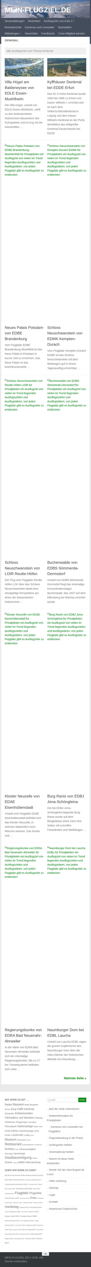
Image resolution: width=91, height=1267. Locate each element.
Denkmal (29, 1109)
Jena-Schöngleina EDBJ (13, 1212)
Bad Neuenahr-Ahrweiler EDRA (15, 1175)
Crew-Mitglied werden (71, 33)
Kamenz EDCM (34, 1211)
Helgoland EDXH (24, 1207)
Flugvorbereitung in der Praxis (66, 1137)
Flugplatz (22, 1193)
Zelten (21, 1162)
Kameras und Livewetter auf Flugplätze (66, 1129)
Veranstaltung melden (61, 1151)
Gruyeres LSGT (17, 1202)
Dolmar (40, 1184)
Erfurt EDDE (36, 1188)
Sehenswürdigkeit (27, 1149)
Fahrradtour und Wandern (19, 1117)
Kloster (8, 1135)
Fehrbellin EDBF (9, 1193)
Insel (36, 1131)
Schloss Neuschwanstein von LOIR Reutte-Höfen (22, 568)
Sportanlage (19, 1153)
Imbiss (14, 1130)
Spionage (9, 1154)
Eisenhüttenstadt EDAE (24, 1189)
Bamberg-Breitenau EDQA (34, 1175)
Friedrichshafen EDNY (12, 1198)
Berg (27, 1104)
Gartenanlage (25, 1126)
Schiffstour (38, 1145)
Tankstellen (65, 27)
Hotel (7, 1131)
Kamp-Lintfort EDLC (12, 1216)
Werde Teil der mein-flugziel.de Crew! (65, 1172)
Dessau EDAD (33, 1184)
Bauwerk (18, 1104)
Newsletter (31, 33)
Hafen (36, 1126)
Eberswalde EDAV (10, 1188)
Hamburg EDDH (27, 1202)
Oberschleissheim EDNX (12, 1234)
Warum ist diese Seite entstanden (60, 1161)
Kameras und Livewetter (40, 27)
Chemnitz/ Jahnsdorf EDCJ (33, 1180)
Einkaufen (9, 1113)
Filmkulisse (10, 1122)
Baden (8, 1104)
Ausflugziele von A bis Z (58, 21)
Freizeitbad (32, 1122)
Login (52, 1194)
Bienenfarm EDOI (19, 1180)
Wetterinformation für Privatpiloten (60, 1118)
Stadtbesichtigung (18, 1157)
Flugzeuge (21, 1122)
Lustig (26, 1135)
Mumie (32, 1135)
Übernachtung (33, 1162)
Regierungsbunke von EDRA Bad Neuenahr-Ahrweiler (23, 1035)
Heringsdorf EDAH (36, 1207)
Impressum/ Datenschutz (63, 1208)
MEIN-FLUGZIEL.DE (38, 10)
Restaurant (13, 1144)
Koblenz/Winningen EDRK (12, 1220)
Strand (8, 1162)
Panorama (21, 1140)
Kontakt (53, 1201)
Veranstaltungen (15, 21)
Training (14, 1162)
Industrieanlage (26, 1131)
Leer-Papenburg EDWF (27, 1220)
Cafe (20, 1108)
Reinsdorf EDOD (25, 1234)
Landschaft (17, 1135)
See (16, 1149)
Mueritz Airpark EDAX (15, 1229)
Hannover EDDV (38, 1202)
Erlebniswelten (24, 1113)
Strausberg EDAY (19, 1238)
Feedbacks (48, 33)
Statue (34, 1158)
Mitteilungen (12, 33)
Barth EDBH (9, 1180)
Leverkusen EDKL (20, 1225)
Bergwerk (34, 1104)
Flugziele (35, 1193)
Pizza (29, 1140)
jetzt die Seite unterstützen (64, 1108)
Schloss (9, 1149)
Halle (40, 1126)
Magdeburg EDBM (31, 1225)
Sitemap (53, 1187)
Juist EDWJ (24, 1211)
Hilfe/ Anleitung (57, 1180)
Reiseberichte (13, 27)
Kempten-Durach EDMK (28, 1216)
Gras (33, 1197)
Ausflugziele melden (60, 1144)
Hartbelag (12, 1207)
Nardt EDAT (39, 1229)
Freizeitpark (11, 1126)
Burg (13, 1109)
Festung (38, 1118)
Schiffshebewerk (28, 1145)
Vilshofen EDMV (30, 1238)
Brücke (7, 1109)
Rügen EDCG (9, 1238)
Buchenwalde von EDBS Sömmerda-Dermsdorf (63, 568)
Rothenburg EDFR (36, 1234)
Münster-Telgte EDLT (29, 1230)
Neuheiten (34, 21)
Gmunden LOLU (24, 1198)
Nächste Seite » (75, 1078)
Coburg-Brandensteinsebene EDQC (16, 1184)
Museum (10, 1139)
